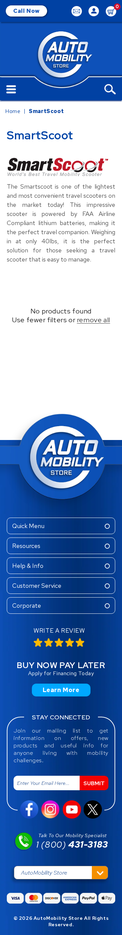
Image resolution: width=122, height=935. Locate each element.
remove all (93, 319)
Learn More (61, 690)
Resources (26, 546)
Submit (94, 783)
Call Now (26, 11)
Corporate (26, 605)
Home (12, 111)
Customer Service (36, 585)
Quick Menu (28, 526)
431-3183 (72, 844)
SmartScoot (46, 111)
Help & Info (27, 566)
